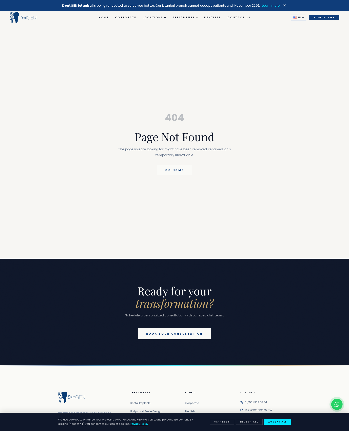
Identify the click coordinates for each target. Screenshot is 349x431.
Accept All (277, 421)
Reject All (249, 421)
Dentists (212, 17)
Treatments (183, 17)
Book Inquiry (324, 17)
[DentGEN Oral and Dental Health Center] (23, 17)
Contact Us (238, 17)
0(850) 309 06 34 (256, 402)
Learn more (271, 5)
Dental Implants (140, 403)
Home (103, 17)
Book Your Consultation (174, 334)
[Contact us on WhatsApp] (337, 404)
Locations (153, 17)
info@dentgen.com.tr (259, 410)
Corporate (125, 17)
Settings (222, 421)
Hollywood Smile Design (146, 411)
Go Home (174, 170)
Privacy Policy (139, 424)
